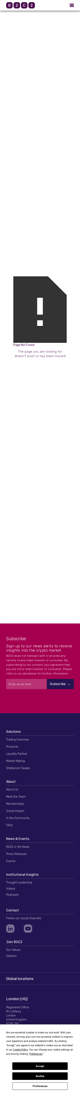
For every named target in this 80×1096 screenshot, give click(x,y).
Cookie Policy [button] (20, 1049)
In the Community (18, 818)
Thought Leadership (19, 882)
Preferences (40, 1086)
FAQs (9, 825)
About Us (12, 789)
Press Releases (16, 854)
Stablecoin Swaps (18, 768)
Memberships (15, 804)
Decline (40, 1076)
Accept (40, 1066)
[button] (72, 5)
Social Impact (15, 811)
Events (10, 861)
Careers (11, 956)
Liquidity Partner (16, 754)
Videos (10, 888)
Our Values (13, 950)
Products (12, 746)
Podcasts (12, 895)
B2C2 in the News (18, 847)
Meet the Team (16, 796)
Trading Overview (17, 739)
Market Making (15, 761)
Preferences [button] (36, 1054)
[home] (25, 5)
